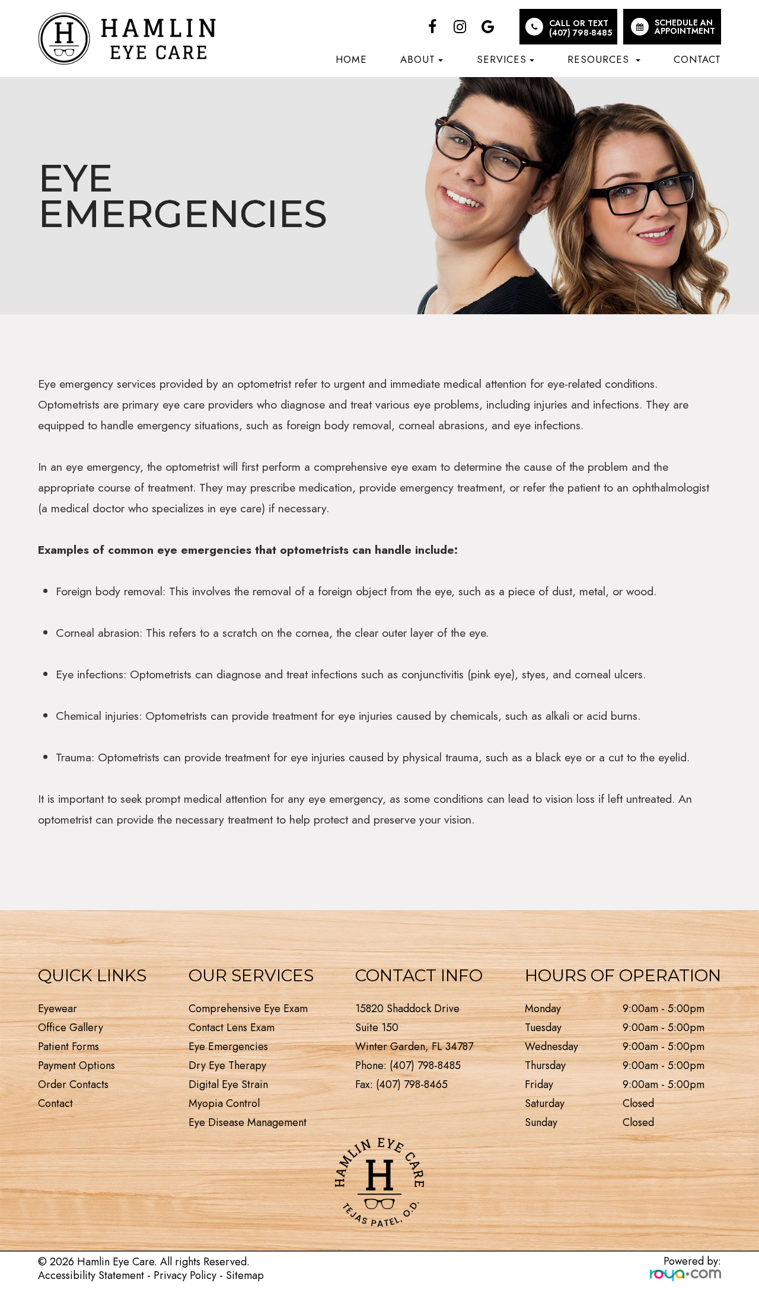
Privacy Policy (185, 1275)
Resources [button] (600, 59)
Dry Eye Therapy (227, 1065)
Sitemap (245, 1275)
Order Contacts (73, 1084)
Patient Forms (68, 1046)
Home (351, 59)
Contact (697, 59)
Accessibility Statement (91, 1275)
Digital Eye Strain (228, 1084)
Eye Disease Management (248, 1122)
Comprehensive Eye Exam (248, 1008)
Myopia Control (224, 1103)
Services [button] (502, 59)
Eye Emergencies (228, 1046)
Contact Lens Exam (232, 1027)
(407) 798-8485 (580, 32)
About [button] (417, 59)
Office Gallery (70, 1027)
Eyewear (57, 1008)
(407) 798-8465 (412, 1084)
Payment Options (76, 1065)
